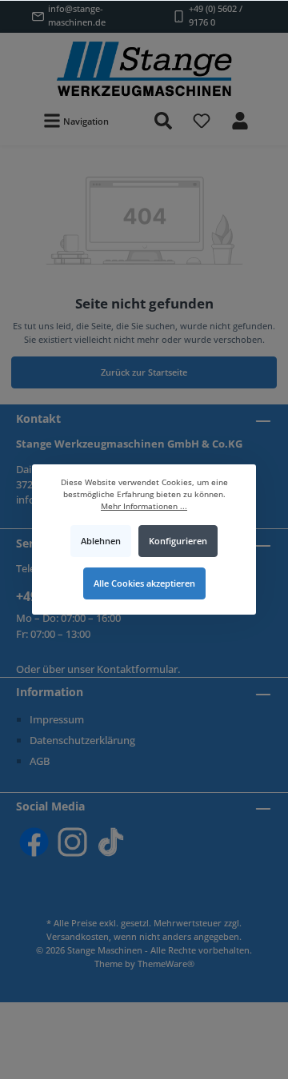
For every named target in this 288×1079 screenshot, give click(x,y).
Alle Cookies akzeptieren (144, 583)
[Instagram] (72, 842)
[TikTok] (111, 842)
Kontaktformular (137, 669)
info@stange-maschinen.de (77, 15)
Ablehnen (101, 541)
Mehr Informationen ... (144, 506)
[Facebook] (34, 842)
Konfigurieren (178, 541)
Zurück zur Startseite (144, 372)
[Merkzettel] (201, 121)
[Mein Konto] (240, 121)
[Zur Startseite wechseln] (144, 69)
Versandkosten (77, 936)
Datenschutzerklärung (82, 740)
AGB (40, 761)
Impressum (57, 719)
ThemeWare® (166, 964)
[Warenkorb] (269, 111)
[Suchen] (163, 121)
